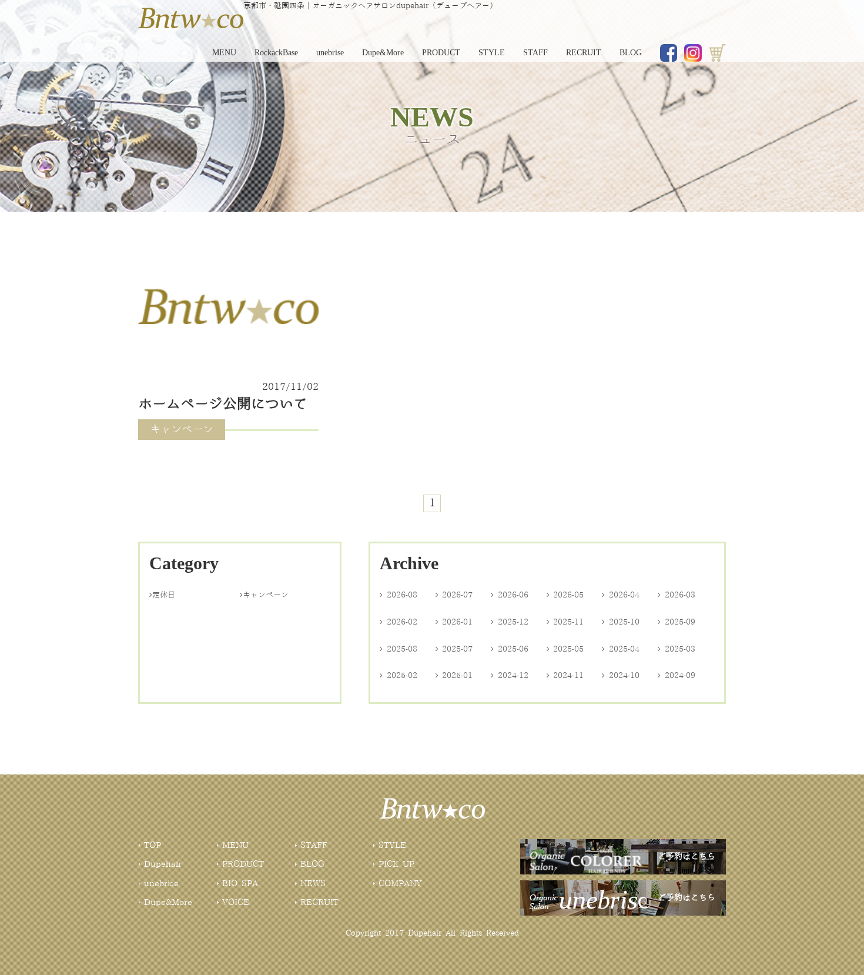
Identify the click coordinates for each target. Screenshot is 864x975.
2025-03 (676, 649)
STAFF (535, 52)
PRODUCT (441, 52)
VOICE (235, 902)
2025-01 (454, 676)
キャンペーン (264, 595)
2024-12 (509, 676)
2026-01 (454, 622)
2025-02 (398, 676)
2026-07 (454, 595)
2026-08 (398, 595)
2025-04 (620, 649)
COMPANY (400, 884)
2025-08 (398, 649)
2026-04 (620, 595)
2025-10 (620, 622)
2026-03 (676, 595)
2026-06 (509, 595)
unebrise (330, 52)
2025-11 (565, 622)
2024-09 (676, 676)
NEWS (313, 884)
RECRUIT (583, 52)
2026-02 (398, 622)
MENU (224, 52)
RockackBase (276, 52)
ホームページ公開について (222, 404)
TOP (152, 845)
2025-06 (509, 649)
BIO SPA (240, 884)
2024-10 (620, 676)
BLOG (630, 52)
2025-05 (565, 649)
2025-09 (676, 622)
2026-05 (565, 595)
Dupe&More (383, 52)
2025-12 (509, 622)
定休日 (162, 595)
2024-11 (565, 676)
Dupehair (163, 864)
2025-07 (454, 649)
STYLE (491, 52)
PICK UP (396, 864)
